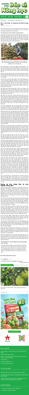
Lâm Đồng (8, 215)
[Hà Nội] (21, 338)
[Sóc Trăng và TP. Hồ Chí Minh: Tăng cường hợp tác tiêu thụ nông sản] (14, 276)
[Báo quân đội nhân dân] (7, 338)
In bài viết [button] (10, 259)
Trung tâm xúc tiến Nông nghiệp (8, 390)
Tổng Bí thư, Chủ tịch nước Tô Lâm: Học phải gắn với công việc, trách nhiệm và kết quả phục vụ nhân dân (14, 379)
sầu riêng (20, 109)
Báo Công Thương (16, 148)
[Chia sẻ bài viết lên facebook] (4, 259)
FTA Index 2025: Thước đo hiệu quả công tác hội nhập (12, 372)
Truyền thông (18, 16)
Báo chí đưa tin (19, 20)
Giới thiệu (10, 16)
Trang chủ (3, 16)
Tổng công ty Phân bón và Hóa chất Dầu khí (11, 388)
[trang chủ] (14, 7)
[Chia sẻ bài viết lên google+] (5, 259)
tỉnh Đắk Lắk (19, 34)
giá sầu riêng (6, 224)
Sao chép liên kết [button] (24, 262)
